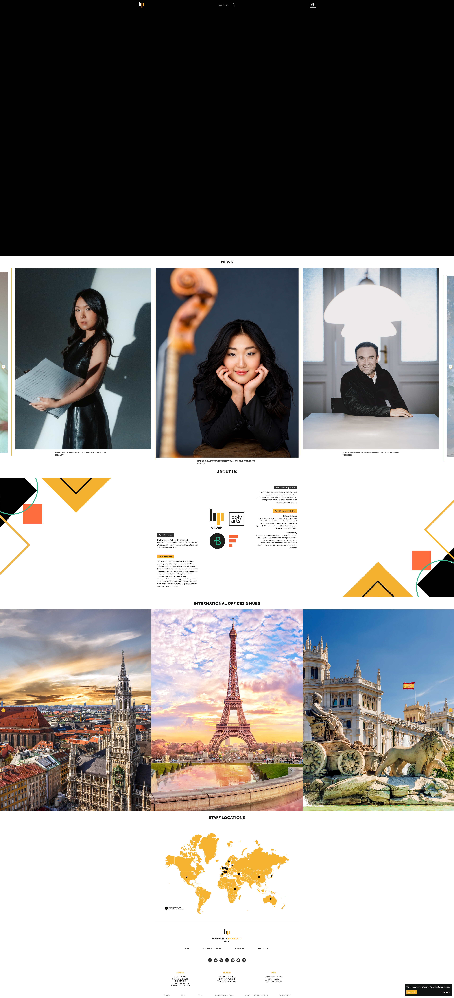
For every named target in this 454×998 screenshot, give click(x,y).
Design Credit (285, 995)
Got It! (411, 992)
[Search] (233, 5)
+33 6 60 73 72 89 (274, 981)
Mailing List (264, 948)
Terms (183, 995)
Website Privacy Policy (224, 995)
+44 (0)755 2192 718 (181, 985)
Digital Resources (212, 948)
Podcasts (239, 948)
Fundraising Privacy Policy (256, 995)
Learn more (445, 992)
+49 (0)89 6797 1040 (227, 981)
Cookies (166, 995)
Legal (200, 995)
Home (187, 948)
